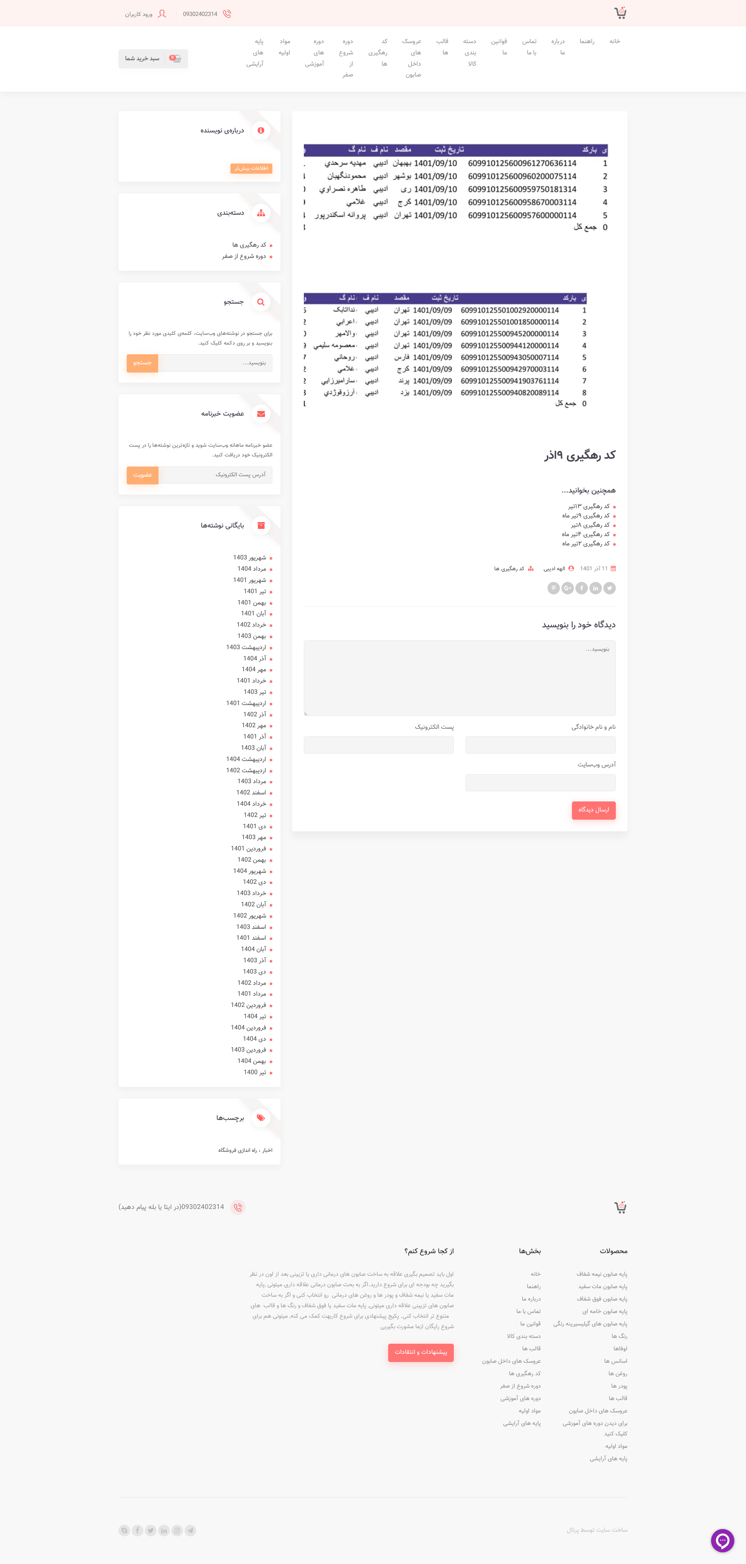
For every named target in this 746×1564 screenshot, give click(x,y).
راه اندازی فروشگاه (237, 1150)
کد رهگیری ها (377, 53)
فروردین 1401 (248, 849)
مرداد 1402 (251, 983)
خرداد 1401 (251, 681)
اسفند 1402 (251, 793)
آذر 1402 (254, 715)
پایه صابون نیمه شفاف (602, 1274)
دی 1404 (254, 1039)
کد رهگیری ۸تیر (590, 525)
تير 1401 (255, 592)
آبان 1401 (253, 614)
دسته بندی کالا (469, 53)
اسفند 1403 (251, 927)
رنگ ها (619, 1336)
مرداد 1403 (251, 782)
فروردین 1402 (248, 1005)
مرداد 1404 (251, 569)
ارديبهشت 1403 (246, 648)
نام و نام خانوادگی (594, 727)
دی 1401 (254, 827)
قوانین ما (499, 47)
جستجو (142, 363)
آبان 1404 (253, 949)
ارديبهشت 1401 (246, 704)
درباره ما (558, 47)
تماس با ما (529, 47)
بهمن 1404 (251, 1061)
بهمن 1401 (251, 603)
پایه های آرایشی (254, 53)
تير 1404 (255, 1017)
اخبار (266, 1150)
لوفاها (620, 1349)
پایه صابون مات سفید (602, 1286)
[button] (153, 58)
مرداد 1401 (251, 994)
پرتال (573, 1530)
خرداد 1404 (251, 804)
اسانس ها (615, 1361)
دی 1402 (254, 882)
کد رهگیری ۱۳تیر (589, 507)
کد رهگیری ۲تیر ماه (586, 544)
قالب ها (442, 47)
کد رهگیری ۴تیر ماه (586, 535)
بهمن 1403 (251, 636)
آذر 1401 (254, 737)
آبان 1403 (253, 748)
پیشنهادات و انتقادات (421, 1352)
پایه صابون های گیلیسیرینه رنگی (590, 1324)
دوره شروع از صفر (346, 58)
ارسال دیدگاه (594, 810)
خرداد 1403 (251, 894)
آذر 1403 (254, 961)
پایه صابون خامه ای (604, 1311)
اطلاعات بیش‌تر (251, 168)
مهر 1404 (254, 670)
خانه (615, 42)
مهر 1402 (254, 726)
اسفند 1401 (251, 938)
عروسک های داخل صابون (411, 58)
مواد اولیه (284, 47)
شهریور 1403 (249, 558)
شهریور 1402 (249, 916)
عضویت (142, 475)
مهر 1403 (254, 838)
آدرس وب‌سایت (597, 765)
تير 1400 (255, 1073)
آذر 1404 (254, 659)
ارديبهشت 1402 (246, 771)
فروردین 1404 (248, 1028)
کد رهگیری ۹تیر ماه (586, 516)
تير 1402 (255, 815)
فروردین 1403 (248, 1050)
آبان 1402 (253, 905)
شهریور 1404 (249, 871)
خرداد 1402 (251, 625)
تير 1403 (255, 692)
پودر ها (619, 1386)
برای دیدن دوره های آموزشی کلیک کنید (595, 1429)
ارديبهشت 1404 (246, 760)
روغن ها (617, 1373)
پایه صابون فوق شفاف (602, 1299)
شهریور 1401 (249, 580)
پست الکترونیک (434, 727)
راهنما (587, 42)
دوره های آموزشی (314, 53)
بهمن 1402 (251, 860)
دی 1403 (254, 972)
